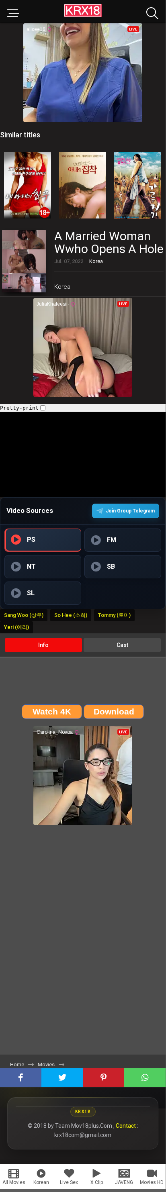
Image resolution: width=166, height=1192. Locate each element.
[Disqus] (83, 942)
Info (43, 645)
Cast (122, 645)
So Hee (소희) (70, 615)
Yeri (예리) (16, 627)
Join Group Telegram (130, 511)
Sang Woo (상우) (23, 615)
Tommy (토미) (114, 615)
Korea (62, 286)
